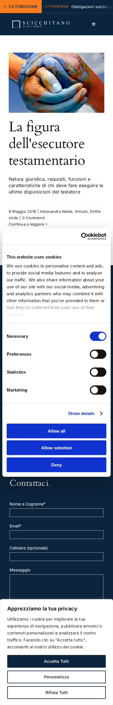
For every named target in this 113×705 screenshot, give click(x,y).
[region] (56, 652)
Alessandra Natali (56, 211)
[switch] (98, 354)
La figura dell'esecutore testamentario (47, 143)
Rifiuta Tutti (56, 692)
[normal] (41, 22)
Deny (56, 464)
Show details (81, 413)
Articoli (81, 211)
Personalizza (56, 676)
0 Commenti (33, 217)
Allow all (56, 430)
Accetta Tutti (56, 661)
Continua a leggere (26, 224)
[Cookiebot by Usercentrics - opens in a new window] (81, 236)
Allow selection (56, 447)
